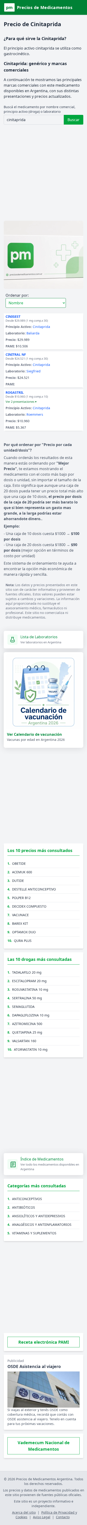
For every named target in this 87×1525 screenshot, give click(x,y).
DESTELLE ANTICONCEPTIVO (34, 889)
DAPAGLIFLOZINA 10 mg (30, 1015)
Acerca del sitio (24, 1512)
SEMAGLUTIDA (23, 1006)
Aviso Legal (41, 1517)
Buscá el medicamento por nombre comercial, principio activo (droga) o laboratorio (39, 109)
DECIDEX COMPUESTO (29, 906)
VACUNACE (20, 915)
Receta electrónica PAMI (43, 1342)
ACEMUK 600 (22, 872)
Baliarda (32, 333)
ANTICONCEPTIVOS (27, 1199)
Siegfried (33, 371)
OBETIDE (19, 863)
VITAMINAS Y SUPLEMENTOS (34, 1233)
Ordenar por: (17, 295)
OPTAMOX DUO (24, 932)
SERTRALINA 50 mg (27, 998)
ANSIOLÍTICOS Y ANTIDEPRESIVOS (38, 1216)
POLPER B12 (21, 898)
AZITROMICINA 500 (27, 1024)
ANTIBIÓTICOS (23, 1207)
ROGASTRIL (15, 392)
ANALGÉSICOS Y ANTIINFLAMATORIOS (41, 1224)
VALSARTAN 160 (24, 1041)
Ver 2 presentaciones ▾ (21, 401)
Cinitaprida (41, 326)
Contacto (63, 1517)
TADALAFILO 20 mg (27, 972)
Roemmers (34, 414)
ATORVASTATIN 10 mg (31, 1049)
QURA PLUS (23, 940)
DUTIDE (18, 880)
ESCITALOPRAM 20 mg (29, 981)
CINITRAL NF (16, 354)
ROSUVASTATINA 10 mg (30, 989)
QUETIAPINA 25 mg (27, 1032)
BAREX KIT (20, 923)
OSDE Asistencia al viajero (34, 1366)
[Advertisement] (43, 173)
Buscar (74, 119)
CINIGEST (13, 316)
